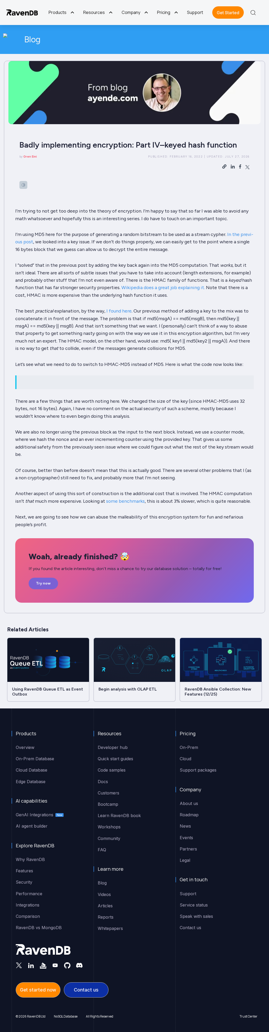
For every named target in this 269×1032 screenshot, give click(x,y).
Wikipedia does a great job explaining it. (163, 287)
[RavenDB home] (43, 949)
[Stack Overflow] (43, 965)
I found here (119, 311)
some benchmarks (125, 501)
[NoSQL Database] (22, 12)
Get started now (38, 990)
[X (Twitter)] (19, 965)
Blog (32, 39)
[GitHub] (67, 965)
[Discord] (79, 965)
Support (195, 12)
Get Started (228, 12)
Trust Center (248, 1016)
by (28, 156)
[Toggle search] (253, 12)
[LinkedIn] (31, 965)
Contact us (86, 990)
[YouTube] (55, 965)
